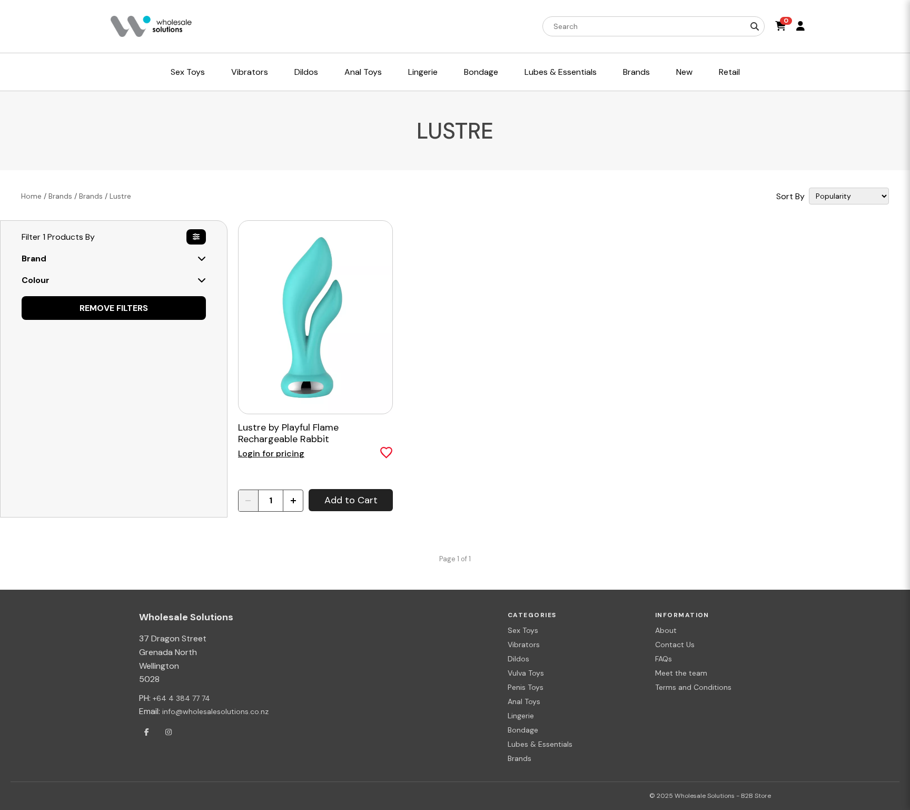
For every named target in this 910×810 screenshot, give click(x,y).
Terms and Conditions (693, 687)
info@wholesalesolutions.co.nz (215, 711)
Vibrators (524, 644)
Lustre (120, 196)
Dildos (518, 658)
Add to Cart (351, 500)
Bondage (523, 730)
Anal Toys (524, 701)
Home (31, 196)
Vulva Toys (526, 673)
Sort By (790, 196)
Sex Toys (523, 630)
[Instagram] (168, 732)
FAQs (663, 658)
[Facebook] (146, 732)
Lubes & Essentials (540, 744)
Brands (60, 196)
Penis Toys (525, 687)
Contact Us (675, 644)
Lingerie (521, 715)
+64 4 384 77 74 (181, 698)
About (666, 630)
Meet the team (681, 673)
